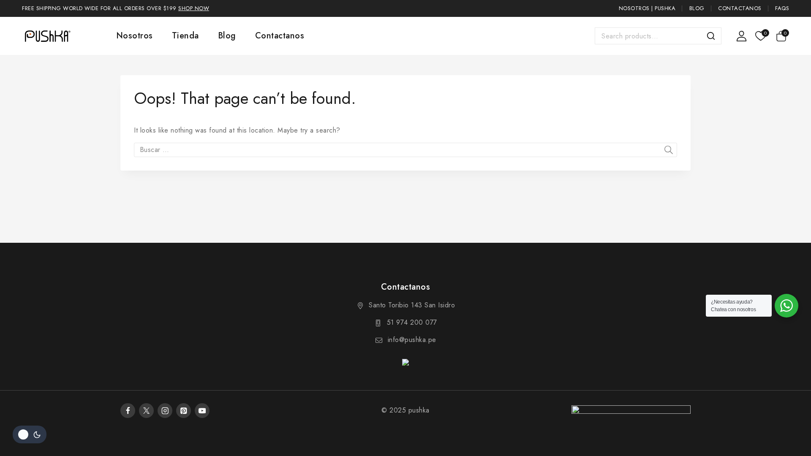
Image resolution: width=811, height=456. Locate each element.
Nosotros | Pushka (647, 8)
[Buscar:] (405, 150)
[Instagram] (165, 410)
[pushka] (47, 36)
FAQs (782, 8)
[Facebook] (127, 410)
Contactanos (740, 8)
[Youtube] (202, 410)
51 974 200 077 (412, 322)
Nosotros (134, 36)
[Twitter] (146, 410)
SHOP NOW (193, 8)
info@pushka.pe (412, 340)
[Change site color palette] (29, 434)
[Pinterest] (183, 410)
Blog (697, 8)
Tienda (185, 36)
